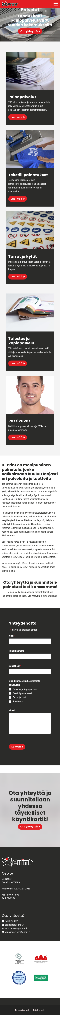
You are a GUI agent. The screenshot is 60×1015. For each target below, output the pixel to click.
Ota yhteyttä (29, 31)
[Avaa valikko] (56, 4)
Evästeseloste (39, 1010)
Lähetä (16, 746)
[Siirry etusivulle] (10, 3)
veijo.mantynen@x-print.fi (17, 932)
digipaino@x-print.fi (14, 924)
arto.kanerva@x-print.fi (16, 928)
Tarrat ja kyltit (19, 697)
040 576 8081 (11, 921)
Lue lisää (16, 117)
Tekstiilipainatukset (22, 693)
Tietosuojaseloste (22, 1010)
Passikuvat (18, 701)
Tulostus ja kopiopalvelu (25, 689)
